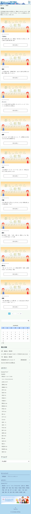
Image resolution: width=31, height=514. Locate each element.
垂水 (4, 435)
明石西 (4, 449)
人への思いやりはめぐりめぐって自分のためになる (14, 354)
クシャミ (4, 102)
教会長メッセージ (7, 376)
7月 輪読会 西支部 (6, 357)
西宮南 (4, 406)
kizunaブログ (4, 372)
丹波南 (4, 400)
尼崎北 (4, 384)
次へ (21, 313)
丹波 (4, 395)
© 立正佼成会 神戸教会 (15, 511)
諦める (3, 265)
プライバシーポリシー (13, 476)
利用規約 (4, 476)
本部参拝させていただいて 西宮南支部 (14, 360)
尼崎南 (4, 387)
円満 (3, 200)
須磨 (4, 433)
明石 (3, 443)
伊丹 (4, 390)
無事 (3, 134)
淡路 (4, 451)
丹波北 (4, 398)
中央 (4, 427)
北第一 (4, 422)
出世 (3, 167)
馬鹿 (3, 298)
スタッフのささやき (7, 379)
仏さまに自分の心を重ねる (8, 362)
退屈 (3, 69)
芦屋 (4, 408)
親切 (3, 233)
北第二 (4, 425)
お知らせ (5, 381)
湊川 (4, 430)
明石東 (4, 446)
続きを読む (15, 45)
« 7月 (2, 343)
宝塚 (4, 392)
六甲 (4, 411)
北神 (4, 441)
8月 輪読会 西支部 (6, 351)
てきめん (4, 36)
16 (27, 334)
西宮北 (4, 403)
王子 (4, 416)
